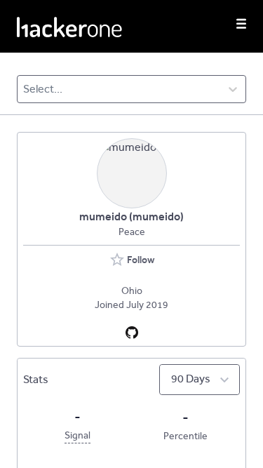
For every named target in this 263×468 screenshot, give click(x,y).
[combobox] (24, 89)
